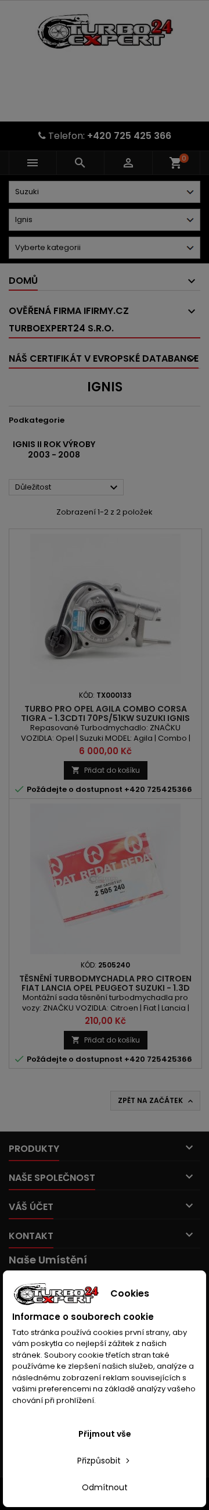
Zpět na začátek (156, 1100)
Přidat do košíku (105, 770)
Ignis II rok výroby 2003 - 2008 (54, 449)
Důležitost (68, 488)
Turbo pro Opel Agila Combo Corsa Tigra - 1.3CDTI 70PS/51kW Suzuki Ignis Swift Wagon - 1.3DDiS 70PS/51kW (105, 718)
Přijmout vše (104, 1434)
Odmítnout (105, 1487)
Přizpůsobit (100, 1460)
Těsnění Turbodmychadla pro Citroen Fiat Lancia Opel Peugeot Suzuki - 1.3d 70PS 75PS (105, 988)
